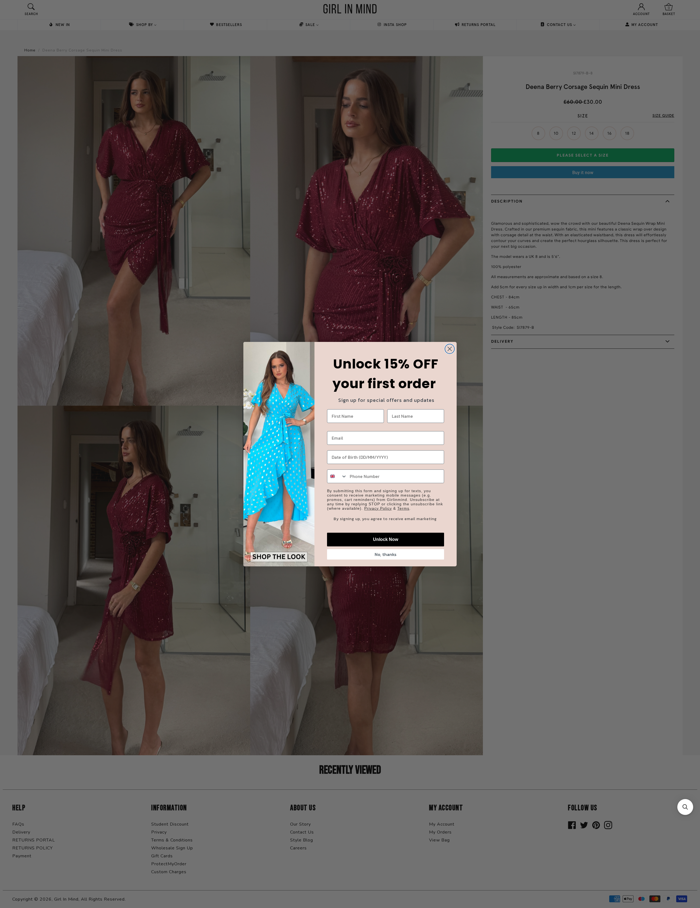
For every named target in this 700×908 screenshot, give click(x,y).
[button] (685, 807)
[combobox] (337, 476)
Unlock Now (385, 539)
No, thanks (385, 554)
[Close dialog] (449, 349)
